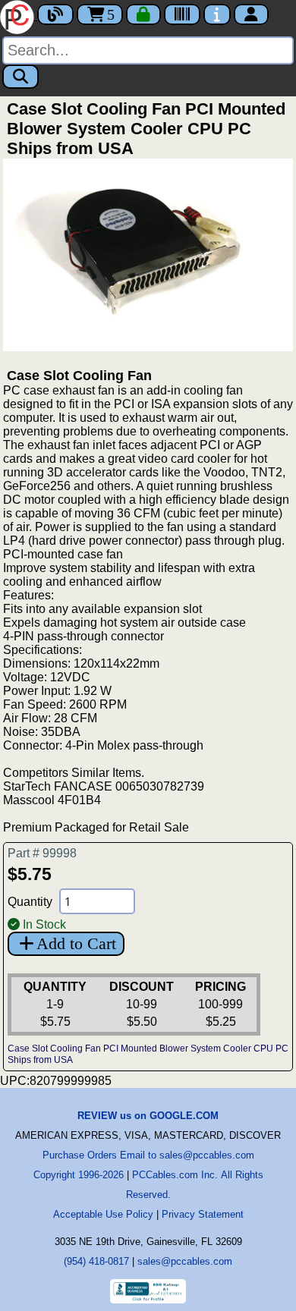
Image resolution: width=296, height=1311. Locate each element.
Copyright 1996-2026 (78, 1175)
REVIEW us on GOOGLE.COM (148, 1115)
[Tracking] (182, 14)
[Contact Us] (217, 14)
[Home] (18, 15)
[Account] (251, 14)
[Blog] (55, 14)
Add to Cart (76, 943)
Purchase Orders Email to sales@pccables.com (148, 1155)
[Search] (20, 76)
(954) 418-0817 (96, 1261)
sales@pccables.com (184, 1261)
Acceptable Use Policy (103, 1214)
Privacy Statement (203, 1214)
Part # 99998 (42, 853)
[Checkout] (143, 14)
